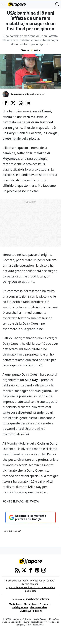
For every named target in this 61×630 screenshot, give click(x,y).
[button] (6, 103)
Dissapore (25, 50)
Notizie (37, 50)
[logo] (17, 4)
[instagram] (43, 570)
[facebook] (30, 570)
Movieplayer (31, 604)
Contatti (51, 580)
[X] (24, 570)
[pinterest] (37, 570)
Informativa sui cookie (16, 580)
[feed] (17, 570)
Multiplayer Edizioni (31, 610)
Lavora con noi (30, 583)
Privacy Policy (37, 580)
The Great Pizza (38, 607)
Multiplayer (15, 604)
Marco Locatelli (20, 94)
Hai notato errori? (12, 531)
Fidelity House (20, 607)
